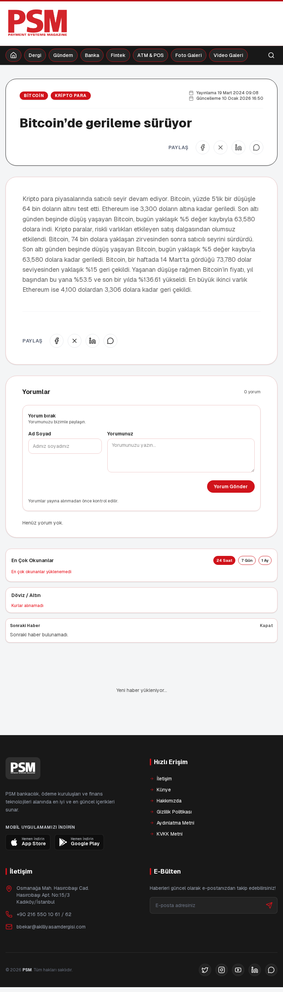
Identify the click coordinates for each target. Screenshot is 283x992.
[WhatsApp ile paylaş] (256, 147)
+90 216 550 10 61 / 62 (44, 891)
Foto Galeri (188, 55)
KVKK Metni (170, 810)
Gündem (63, 55)
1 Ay (265, 560)
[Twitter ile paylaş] (220, 147)
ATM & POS (150, 55)
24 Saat (224, 560)
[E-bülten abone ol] (269, 882)
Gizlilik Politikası (174, 788)
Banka (92, 55)
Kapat (266, 625)
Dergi (35, 55)
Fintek (118, 55)
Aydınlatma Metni (175, 799)
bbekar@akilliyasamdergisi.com (51, 903)
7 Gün (247, 560)
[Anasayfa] (13, 55)
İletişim (164, 755)
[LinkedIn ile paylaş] (238, 147)
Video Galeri (228, 55)
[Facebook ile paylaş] (202, 147)
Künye (164, 766)
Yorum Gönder (231, 486)
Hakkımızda (169, 777)
